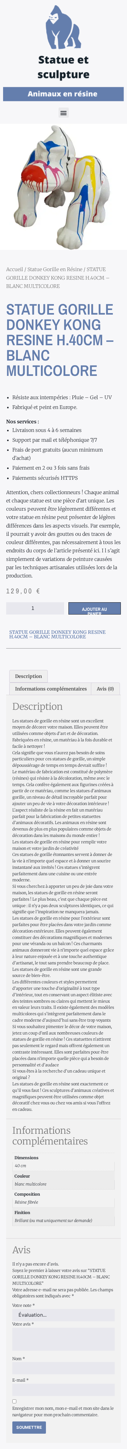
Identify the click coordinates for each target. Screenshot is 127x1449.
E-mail (20, 1380)
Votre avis (23, 1324)
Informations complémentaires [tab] (51, 689)
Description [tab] (28, 676)
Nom (18, 1358)
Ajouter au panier (94, 610)
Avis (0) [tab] (105, 689)
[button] (64, 113)
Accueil (14, 269)
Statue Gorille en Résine (54, 269)
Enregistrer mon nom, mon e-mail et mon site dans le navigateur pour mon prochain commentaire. (63, 1411)
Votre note (23, 1305)
